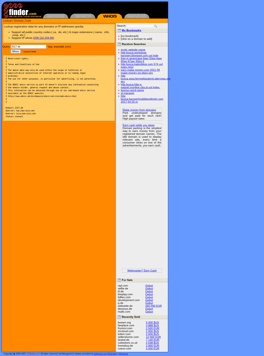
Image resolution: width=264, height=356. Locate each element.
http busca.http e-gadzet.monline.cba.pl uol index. (140, 86)
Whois (15, 51)
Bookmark (112, 354)
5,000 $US (152, 322)
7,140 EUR (152, 339)
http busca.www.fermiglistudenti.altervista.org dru (145, 78)
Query (6, 46)
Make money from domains (139, 109)
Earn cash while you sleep (139, 125)
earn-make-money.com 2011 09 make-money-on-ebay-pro (140, 71)
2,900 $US (152, 331)
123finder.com (33, 354)
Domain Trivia (22, 20)
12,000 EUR (153, 337)
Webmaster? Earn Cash (142, 270)
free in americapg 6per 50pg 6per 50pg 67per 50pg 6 (141, 60)
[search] (155, 26)
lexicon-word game (132, 90)
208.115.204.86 (43, 37)
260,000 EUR (153, 305)
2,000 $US (152, 334)
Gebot (149, 285)
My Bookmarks (131, 30)
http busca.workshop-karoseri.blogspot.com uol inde (139, 54)
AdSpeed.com (100, 354)
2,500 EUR (152, 328)
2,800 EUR (152, 345)
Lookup (7, 20)
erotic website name (133, 49)
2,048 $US (152, 342)
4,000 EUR (152, 348)
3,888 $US (152, 325)
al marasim (127, 93)
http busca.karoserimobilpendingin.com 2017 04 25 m (142, 99)
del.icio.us (123, 354)
